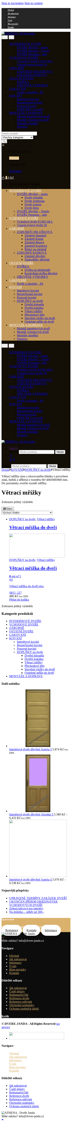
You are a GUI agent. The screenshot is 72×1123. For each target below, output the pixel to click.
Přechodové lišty (35, 314)
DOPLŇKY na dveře (30, 109)
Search (13, 448)
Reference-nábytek (20, 1001)
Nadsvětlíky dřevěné (37, 259)
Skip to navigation (13, 3)
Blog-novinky (13, 24)
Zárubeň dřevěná (35, 256)
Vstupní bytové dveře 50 (32, 64)
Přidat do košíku (19, 599)
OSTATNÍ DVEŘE (21, 78)
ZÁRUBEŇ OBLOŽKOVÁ (34, 71)
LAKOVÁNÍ (17, 88)
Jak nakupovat (13, 13)
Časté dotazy (17, 991)
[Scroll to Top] (2, 1119)
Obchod (11, 10)
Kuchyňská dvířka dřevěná (41, 273)
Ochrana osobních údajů (24, 1008)
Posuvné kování (26, 106)
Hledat (60, 452)
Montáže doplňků (27, 123)
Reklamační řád (18, 994)
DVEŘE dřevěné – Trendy (33, 50)
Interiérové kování (28, 99)
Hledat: (13, 451)
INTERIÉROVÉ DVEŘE (25, 44)
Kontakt (11, 27)
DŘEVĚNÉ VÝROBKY (32, 85)
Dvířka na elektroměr (37, 270)
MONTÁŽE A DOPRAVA (26, 113)
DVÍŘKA (23, 81)
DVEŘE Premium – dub (32, 54)
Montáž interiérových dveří (33, 116)
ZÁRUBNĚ (16, 68)
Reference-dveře (19, 998)
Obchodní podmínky (21, 1005)
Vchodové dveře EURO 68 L (35, 61)
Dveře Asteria (33, 204)
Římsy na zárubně (35, 249)
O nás (10, 20)
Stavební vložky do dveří (40, 318)
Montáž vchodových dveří (33, 119)
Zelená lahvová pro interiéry (26, 908)
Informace (12, 17)
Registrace (15, 171)
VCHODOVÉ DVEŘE (23, 57)
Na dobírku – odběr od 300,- (26, 912)
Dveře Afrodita (34, 197)
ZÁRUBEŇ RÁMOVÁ (32, 75)
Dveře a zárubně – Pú (30, 92)
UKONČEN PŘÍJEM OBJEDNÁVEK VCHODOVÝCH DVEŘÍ (33, 903)
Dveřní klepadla (34, 304)
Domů (5, 469)
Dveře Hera (32, 207)
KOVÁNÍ (15, 95)
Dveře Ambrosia (35, 201)
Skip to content (33, 3)
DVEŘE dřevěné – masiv (32, 47)
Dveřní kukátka (34, 307)
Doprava (22, 126)
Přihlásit (14, 158)
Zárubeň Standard (35, 235)
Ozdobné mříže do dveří (39, 321)
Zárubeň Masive (34, 242)
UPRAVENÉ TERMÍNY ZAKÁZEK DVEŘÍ (38, 898)
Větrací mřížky (34, 311)
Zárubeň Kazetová (36, 245)
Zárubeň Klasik (34, 238)
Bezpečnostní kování (29, 102)
